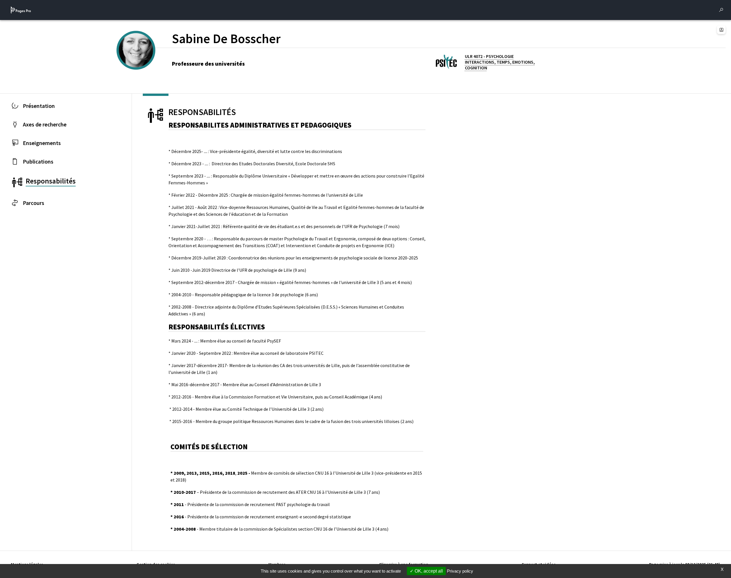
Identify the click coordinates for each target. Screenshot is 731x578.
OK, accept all (428, 571)
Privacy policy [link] (460, 571)
